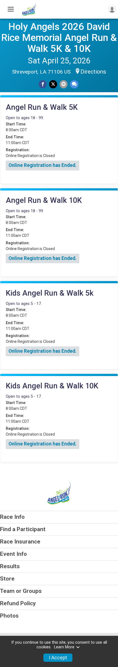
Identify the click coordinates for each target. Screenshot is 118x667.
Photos (9, 615)
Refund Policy (18, 603)
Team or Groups (21, 591)
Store (7, 578)
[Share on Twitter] (53, 84)
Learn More (64, 647)
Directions (93, 71)
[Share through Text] (74, 84)
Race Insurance (20, 541)
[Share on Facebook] (43, 84)
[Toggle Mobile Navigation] (10, 9)
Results (10, 566)
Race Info (12, 517)
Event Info (13, 554)
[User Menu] (112, 9)
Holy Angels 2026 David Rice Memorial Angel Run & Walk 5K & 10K (59, 37)
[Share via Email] (64, 84)
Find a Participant (23, 529)
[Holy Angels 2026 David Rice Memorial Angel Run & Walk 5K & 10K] (29, 14)
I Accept (58, 657)
